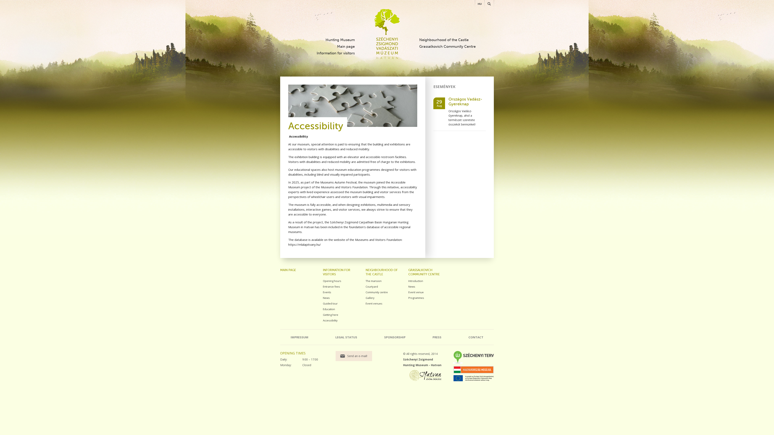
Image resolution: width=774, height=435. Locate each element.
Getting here (330, 315)
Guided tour (330, 303)
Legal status (346, 337)
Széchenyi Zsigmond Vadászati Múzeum (387, 22)
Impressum (299, 337)
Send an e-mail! (357, 356)
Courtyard (372, 286)
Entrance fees (331, 286)
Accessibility (330, 320)
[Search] (489, 4)
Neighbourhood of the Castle (444, 40)
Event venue (416, 292)
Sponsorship (395, 337)
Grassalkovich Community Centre (447, 47)
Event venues (374, 303)
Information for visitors (336, 53)
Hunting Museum (340, 40)
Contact (475, 337)
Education (329, 309)
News (326, 298)
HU (480, 4)
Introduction (415, 281)
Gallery (370, 298)
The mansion (374, 281)
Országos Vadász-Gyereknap (465, 101)
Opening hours (332, 281)
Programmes (416, 298)
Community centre (377, 292)
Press (437, 337)
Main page (346, 47)
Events (327, 292)
